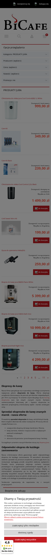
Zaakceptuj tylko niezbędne (25, 525)
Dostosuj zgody (25, 532)
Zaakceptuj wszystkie (25, 539)
